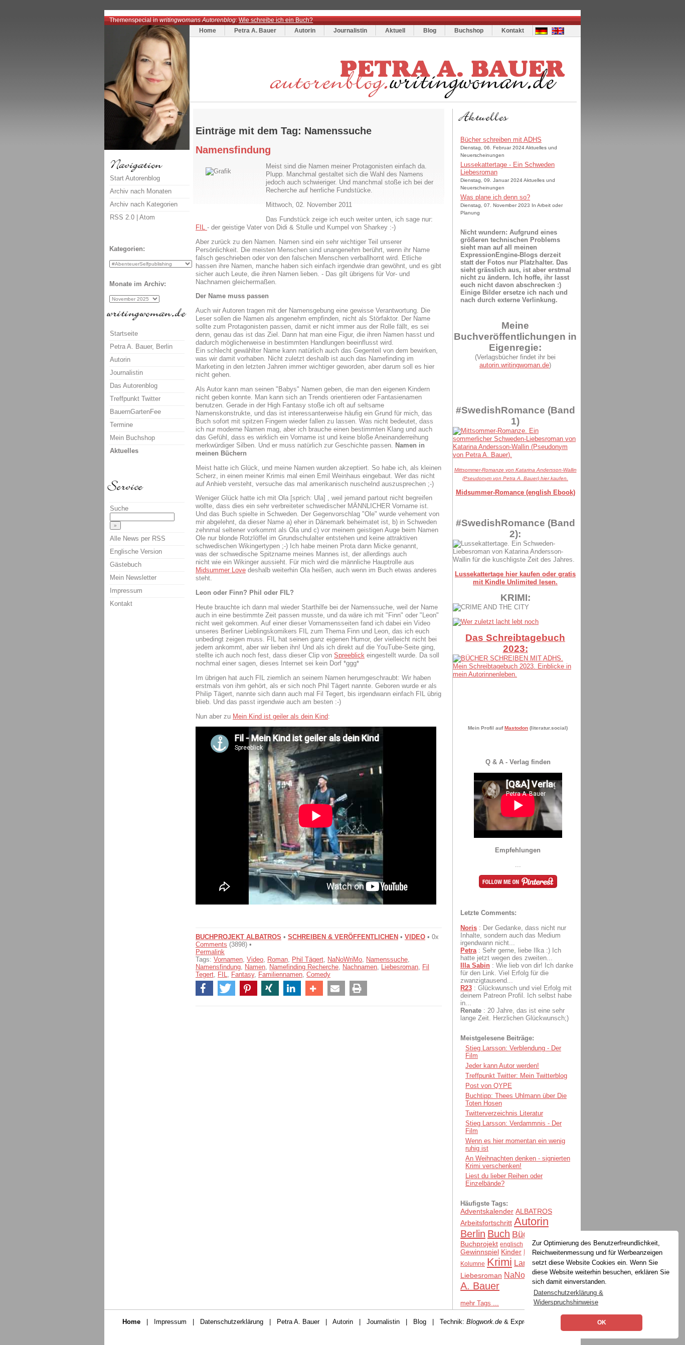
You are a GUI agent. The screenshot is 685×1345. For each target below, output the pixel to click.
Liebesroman (399, 967)
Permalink (210, 952)
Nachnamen (359, 967)
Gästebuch (125, 564)
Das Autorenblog (133, 385)
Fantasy (242, 974)
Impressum (126, 590)
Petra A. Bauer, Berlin (141, 346)
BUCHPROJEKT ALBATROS (238, 937)
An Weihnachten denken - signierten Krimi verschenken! (517, 1162)
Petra (468, 950)
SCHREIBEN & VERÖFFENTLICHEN (343, 937)
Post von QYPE (488, 1085)
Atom (147, 217)
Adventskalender (486, 1211)
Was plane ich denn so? (495, 197)
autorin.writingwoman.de (514, 365)
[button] (204, 988)
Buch (498, 1233)
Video (255, 959)
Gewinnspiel (479, 1252)
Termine (121, 424)
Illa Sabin (475, 965)
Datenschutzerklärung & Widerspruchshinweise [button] (568, 1297)
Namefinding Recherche (303, 967)
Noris (468, 928)
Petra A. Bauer (255, 31)
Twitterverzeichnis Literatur (504, 1113)
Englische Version (136, 551)
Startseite (124, 333)
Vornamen (228, 959)
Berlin (472, 1233)
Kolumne (472, 1263)
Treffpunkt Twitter (135, 398)
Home (207, 31)
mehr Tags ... (479, 1303)
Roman (277, 959)
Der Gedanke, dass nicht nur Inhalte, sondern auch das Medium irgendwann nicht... (513, 935)
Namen (255, 967)
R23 (466, 988)
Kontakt (512, 31)
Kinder (511, 1252)
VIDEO (415, 937)
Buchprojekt (479, 1244)
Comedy (318, 974)
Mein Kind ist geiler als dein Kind (280, 716)
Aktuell (395, 31)
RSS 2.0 (122, 217)
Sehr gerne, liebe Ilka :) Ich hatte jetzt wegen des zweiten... (510, 954)
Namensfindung (218, 967)
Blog (429, 31)
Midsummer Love (221, 570)
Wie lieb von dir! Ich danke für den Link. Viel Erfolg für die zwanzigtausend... (516, 973)
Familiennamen (280, 974)
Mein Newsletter (133, 577)
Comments (211, 944)
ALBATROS (534, 1211)
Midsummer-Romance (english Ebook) (515, 492)
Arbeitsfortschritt (486, 1223)
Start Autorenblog (135, 178)
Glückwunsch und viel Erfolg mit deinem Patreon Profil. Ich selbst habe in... (516, 995)
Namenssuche (387, 959)
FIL (201, 227)
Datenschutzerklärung (231, 1321)
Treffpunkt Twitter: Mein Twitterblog (516, 1075)
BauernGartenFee (135, 411)
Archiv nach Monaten (141, 191)
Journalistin (350, 31)
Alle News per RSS (137, 538)
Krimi (499, 1262)
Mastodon (516, 728)
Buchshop (468, 31)
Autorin (304, 31)
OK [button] (601, 1322)
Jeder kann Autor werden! (502, 1065)
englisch (511, 1244)
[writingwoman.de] (384, 99)
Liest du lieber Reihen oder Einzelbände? (504, 1179)
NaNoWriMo (344, 959)
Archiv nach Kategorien (144, 204)
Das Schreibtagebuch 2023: (515, 643)
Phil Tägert (307, 959)
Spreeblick (349, 655)
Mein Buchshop (132, 437)
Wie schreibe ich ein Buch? (276, 20)
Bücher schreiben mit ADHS (501, 139)
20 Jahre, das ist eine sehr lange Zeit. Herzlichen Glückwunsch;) (514, 1014)
